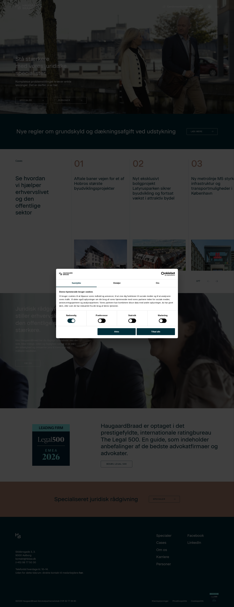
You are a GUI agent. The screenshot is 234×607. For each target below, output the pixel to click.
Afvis (116, 331)
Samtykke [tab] (76, 283)
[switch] (99, 320)
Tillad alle (155, 331)
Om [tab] (157, 283)
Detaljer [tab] (117, 283)
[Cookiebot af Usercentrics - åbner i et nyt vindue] (163, 274)
